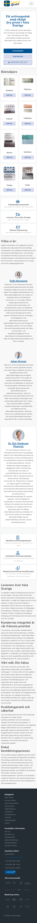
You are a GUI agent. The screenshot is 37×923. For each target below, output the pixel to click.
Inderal (9, 119)
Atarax (9, 152)
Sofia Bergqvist (18, 281)
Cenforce (27, 152)
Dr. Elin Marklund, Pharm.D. (18, 445)
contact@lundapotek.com (14, 857)
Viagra (9, 185)
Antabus (9, 90)
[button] (18, 62)
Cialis (27, 185)
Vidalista (28, 118)
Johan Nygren (18, 361)
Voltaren (27, 89)
